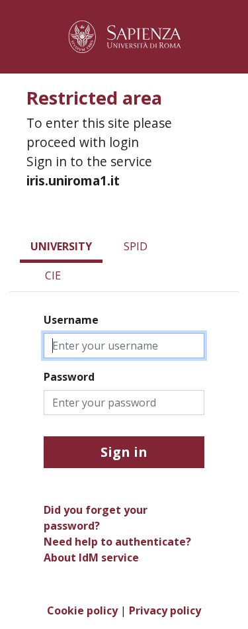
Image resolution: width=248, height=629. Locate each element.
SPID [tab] (135, 246)
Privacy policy (165, 610)
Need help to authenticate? (117, 541)
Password (69, 376)
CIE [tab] (53, 275)
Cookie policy (82, 610)
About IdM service (91, 557)
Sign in (124, 452)
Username (71, 320)
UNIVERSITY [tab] (61, 246)
